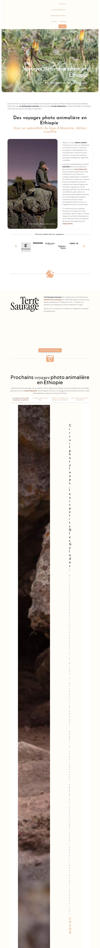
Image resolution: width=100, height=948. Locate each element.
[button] (84, 246)
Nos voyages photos (58, 15)
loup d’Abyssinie (80, 169)
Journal (54, 21)
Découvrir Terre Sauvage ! (50, 350)
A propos (62, 4)
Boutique (63, 21)
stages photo (67, 223)
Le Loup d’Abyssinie (58, 10)
